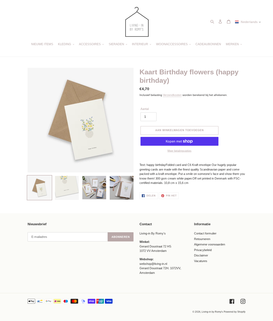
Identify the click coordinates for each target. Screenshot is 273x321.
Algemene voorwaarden (209, 244)
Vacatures (200, 261)
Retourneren (202, 239)
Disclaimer (201, 255)
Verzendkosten (172, 95)
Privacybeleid (203, 250)
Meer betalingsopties (179, 150)
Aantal (144, 109)
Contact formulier (205, 233)
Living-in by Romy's (212, 311)
